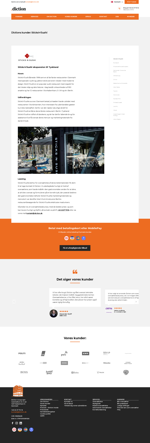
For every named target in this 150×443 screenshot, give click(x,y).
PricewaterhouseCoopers (120, 66)
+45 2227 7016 (63, 210)
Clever (115, 110)
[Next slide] (136, 301)
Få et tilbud (131, 2)
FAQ (118, 410)
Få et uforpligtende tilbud (75, 248)
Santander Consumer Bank (119, 71)
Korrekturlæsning (99, 410)
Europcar (116, 62)
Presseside (44, 410)
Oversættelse (98, 401)
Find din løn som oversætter (128, 408)
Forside (19, 16)
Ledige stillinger (123, 406)
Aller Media (116, 87)
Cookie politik (45, 414)
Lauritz (115, 106)
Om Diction (51, 16)
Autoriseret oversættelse (102, 408)
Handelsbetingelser (47, 412)
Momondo (116, 95)
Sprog (88, 16)
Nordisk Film (117, 98)
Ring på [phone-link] (131, 8)
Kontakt (103, 16)
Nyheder (130, 16)
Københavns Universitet (120, 83)
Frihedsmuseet (117, 102)
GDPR (42, 416)
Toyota (115, 91)
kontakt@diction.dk (32, 2)
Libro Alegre (117, 119)
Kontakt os (68, 401)
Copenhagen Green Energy (119, 114)
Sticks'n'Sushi (118, 59)
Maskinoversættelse (100, 406)
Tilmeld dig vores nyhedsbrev (75, 406)
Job (117, 16)
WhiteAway (116, 75)
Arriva (115, 79)
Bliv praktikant (122, 404)
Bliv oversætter (123, 401)
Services (34, 16)
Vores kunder (71, 16)
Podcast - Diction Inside (49, 408)
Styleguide (97, 404)
